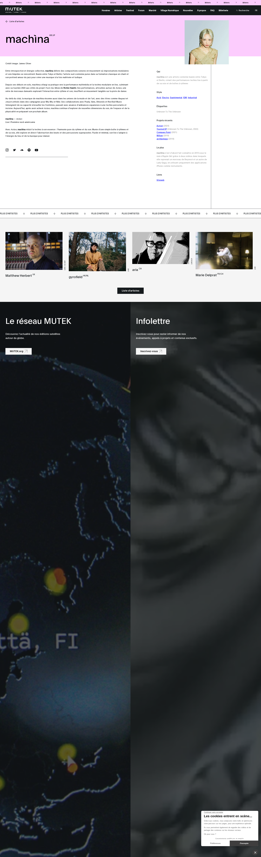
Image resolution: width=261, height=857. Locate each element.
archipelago (162, 138)
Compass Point (164, 132)
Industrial (192, 97)
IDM (185, 97)
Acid (159, 97)
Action (160, 125)
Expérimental (176, 97)
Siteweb (160, 180)
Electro (165, 97)
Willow (160, 135)
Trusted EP (162, 129)
